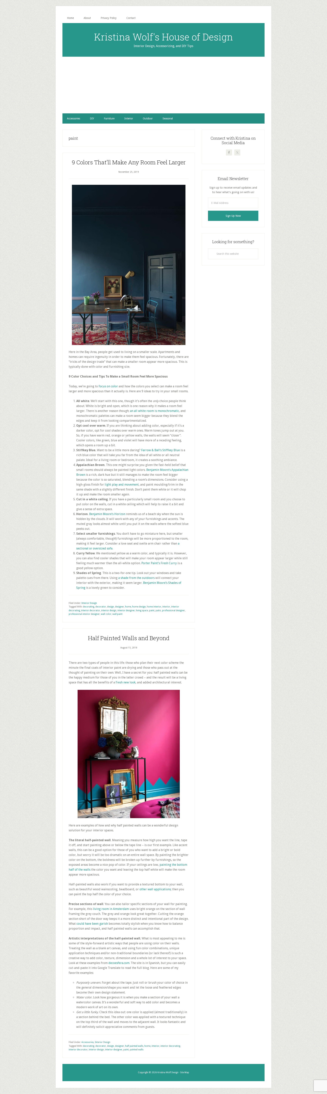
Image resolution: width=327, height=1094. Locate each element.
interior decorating (170, 1046)
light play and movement (122, 484)
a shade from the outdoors (136, 578)
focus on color (108, 386)
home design (139, 606)
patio (158, 610)
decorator (100, 606)
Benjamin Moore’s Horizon (107, 514)
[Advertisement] (163, 85)
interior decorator (90, 610)
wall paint (117, 614)
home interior (154, 606)
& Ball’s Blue (160, 450)
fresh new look (125, 682)
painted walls (136, 1049)
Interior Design (89, 603)
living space (142, 610)
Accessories (87, 1042)
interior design (108, 610)
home (128, 606)
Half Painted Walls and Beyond (128, 638)
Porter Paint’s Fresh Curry (159, 563)
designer (119, 606)
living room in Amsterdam (111, 909)
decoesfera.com (118, 963)
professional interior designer (84, 614)
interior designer (126, 610)
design (110, 606)
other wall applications (155, 889)
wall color (106, 614)
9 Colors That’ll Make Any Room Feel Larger (129, 162)
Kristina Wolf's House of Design (163, 37)
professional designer (173, 610)
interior (166, 606)
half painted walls (134, 1046)
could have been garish (92, 923)
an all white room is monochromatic (154, 411)
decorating (88, 606)
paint (151, 610)
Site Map (184, 1072)
